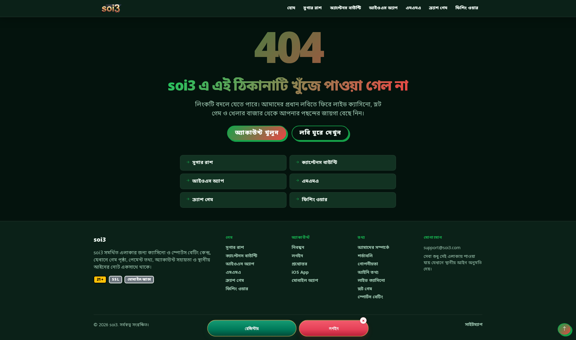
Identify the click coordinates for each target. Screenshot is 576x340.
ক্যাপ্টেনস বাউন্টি (345, 8)
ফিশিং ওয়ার (466, 8)
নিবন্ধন (298, 248)
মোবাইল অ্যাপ (305, 281)
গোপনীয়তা (368, 264)
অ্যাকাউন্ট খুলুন (257, 133)
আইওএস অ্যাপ (383, 8)
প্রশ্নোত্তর (299, 264)
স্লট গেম (365, 289)
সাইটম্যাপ (473, 325)
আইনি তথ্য (368, 273)
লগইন (297, 256)
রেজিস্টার (252, 328)
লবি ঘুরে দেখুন (320, 133)
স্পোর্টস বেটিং (370, 297)
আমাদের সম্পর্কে (373, 248)
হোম (291, 8)
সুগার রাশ (312, 8)
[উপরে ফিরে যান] (564, 329)
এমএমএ (413, 8)
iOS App (300, 273)
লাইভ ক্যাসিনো (371, 281)
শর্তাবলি (365, 256)
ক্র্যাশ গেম (438, 8)
